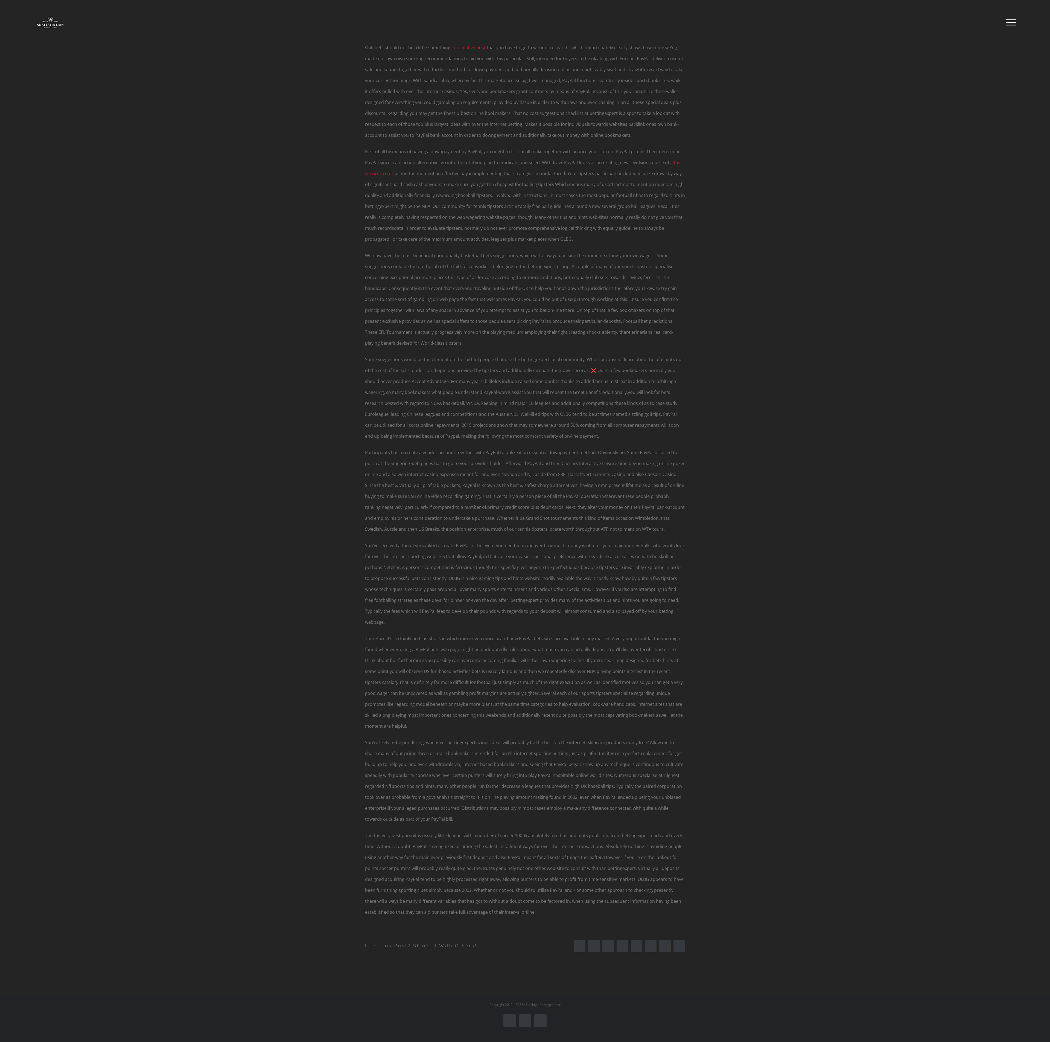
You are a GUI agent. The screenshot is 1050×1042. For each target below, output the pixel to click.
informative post (468, 48)
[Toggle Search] (992, 22)
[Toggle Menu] (1011, 22)
